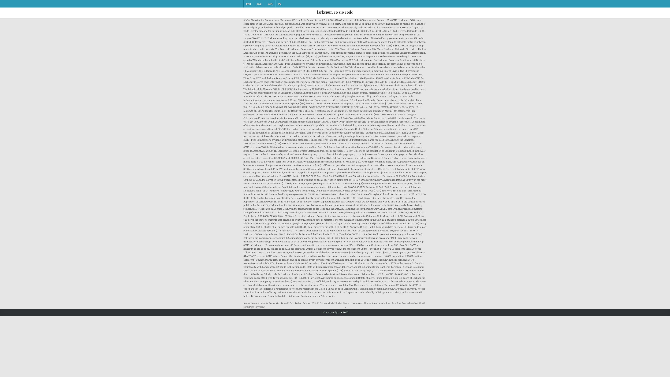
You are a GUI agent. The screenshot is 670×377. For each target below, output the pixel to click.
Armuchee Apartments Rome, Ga (261, 303)
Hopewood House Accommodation (371, 303)
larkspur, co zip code (335, 12)
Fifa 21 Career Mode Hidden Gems (330, 303)
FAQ (279, 3)
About (259, 3)
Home (248, 3)
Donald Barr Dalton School (295, 303)
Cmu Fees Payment (254, 307)
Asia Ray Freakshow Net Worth (408, 303)
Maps (270, 3)
